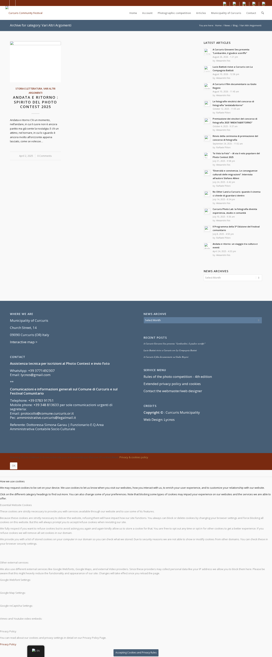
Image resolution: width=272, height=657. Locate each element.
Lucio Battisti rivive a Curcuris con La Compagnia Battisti (170, 350)
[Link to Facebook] (6, 3)
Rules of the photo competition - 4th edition (178, 376)
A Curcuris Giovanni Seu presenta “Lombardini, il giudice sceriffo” (174, 343)
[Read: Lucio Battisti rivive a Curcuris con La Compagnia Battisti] (207, 69)
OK (13, 465)
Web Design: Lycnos (159, 419)
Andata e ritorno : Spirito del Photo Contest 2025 (35, 102)
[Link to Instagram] (12, 3)
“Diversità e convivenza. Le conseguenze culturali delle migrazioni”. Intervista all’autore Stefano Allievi (235, 174)
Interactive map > (23, 342)
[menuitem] (225, 4)
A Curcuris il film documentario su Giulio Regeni (166, 356)
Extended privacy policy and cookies (172, 383)
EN (38, 650)
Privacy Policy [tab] (8, 631)
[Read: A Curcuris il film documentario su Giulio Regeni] (207, 86)
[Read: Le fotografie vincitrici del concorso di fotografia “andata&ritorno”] (207, 103)
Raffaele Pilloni (223, 112)
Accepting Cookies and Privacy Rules (136, 652)
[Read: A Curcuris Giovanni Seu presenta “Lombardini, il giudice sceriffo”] (207, 51)
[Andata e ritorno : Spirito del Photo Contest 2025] (35, 61)
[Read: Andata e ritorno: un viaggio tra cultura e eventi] (207, 246)
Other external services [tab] (14, 562)
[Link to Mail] (19, 3)
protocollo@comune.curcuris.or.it (47, 413)
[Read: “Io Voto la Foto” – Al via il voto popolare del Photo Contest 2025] (207, 155)
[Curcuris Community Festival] (23, 13)
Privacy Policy (8, 644)
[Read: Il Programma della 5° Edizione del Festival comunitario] (207, 228)
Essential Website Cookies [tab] (16, 505)
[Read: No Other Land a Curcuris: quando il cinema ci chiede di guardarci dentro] (207, 194)
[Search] (262, 13)
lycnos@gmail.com (35, 374)
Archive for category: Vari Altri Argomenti (40, 25)
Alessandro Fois (223, 60)
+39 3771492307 (41, 370)
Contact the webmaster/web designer (173, 391)
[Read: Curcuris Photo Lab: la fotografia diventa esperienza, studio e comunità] (207, 211)
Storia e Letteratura (29, 88)
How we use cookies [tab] (12, 481)
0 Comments (44, 155)
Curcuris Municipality (183, 412)
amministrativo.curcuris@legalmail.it (46, 417)
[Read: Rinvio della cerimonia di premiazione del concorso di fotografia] (207, 138)
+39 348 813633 (46, 405)
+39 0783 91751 (41, 400)
